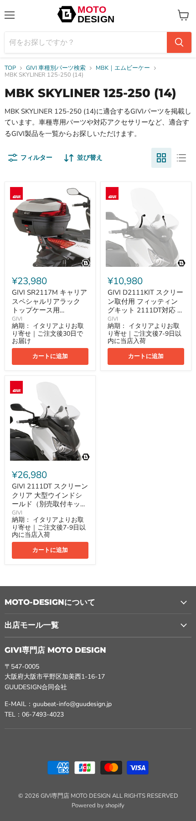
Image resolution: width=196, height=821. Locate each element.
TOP (10, 68)
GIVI (17, 318)
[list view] (181, 158)
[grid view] (161, 158)
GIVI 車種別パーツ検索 (56, 68)
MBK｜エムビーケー (123, 68)
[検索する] (179, 42)
